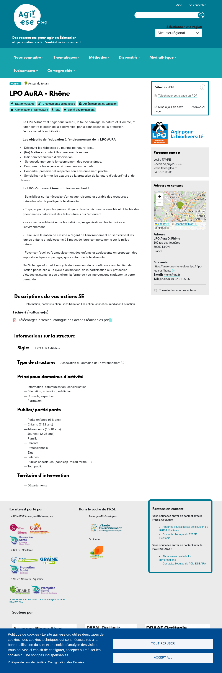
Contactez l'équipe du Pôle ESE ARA (184, 563)
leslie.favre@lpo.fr (165, 168)
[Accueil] (29, 2)
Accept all (163, 657)
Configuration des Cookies (66, 662)
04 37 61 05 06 (163, 172)
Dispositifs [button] (128, 57)
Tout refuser (163, 643)
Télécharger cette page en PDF (177, 95)
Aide (179, 5)
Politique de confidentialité (26, 662)
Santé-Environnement (81, 110)
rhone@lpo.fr (172, 274)
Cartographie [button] (59, 70)
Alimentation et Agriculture (31, 110)
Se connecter (197, 5)
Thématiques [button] (65, 57)
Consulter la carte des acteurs (177, 290)
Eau (57, 110)
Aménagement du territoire (100, 103)
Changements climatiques (58, 103)
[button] (180, 205)
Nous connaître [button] (27, 57)
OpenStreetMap (184, 223)
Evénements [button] (24, 70)
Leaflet (161, 223)
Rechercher (201, 15)
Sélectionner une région (184, 27)
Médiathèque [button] (162, 57)
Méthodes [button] (98, 57)
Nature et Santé (24, 103)
